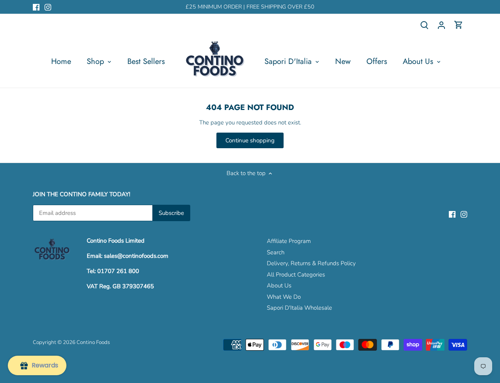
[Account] (441, 24)
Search (275, 252)
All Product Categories (296, 274)
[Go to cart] (458, 24)
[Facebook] (36, 7)
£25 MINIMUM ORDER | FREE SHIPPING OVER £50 (250, 7)
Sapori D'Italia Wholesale (299, 308)
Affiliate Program (289, 241)
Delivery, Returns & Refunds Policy (311, 263)
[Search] (424, 24)
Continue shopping (250, 140)
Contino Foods (93, 342)
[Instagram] (48, 7)
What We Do (284, 297)
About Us (279, 285)
